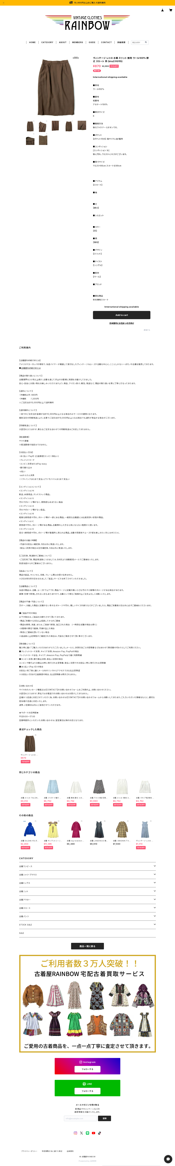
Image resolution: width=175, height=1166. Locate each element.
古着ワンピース (25, 866)
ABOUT (63, 42)
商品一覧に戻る (87, 946)
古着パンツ (24, 916)
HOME (32, 42)
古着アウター (25, 900)
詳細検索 (121, 42)
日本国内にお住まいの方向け (121, 323)
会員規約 (70, 1151)
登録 (105, 1118)
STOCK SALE (25, 925)
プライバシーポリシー (29, 1151)
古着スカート (25, 908)
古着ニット (23, 891)
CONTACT (106, 42)
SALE (21, 933)
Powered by (84, 1161)
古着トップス (24, 883)
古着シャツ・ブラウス (28, 875)
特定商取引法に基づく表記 (52, 1151)
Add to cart (122, 315)
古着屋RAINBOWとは (31, 368)
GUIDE (92, 42)
